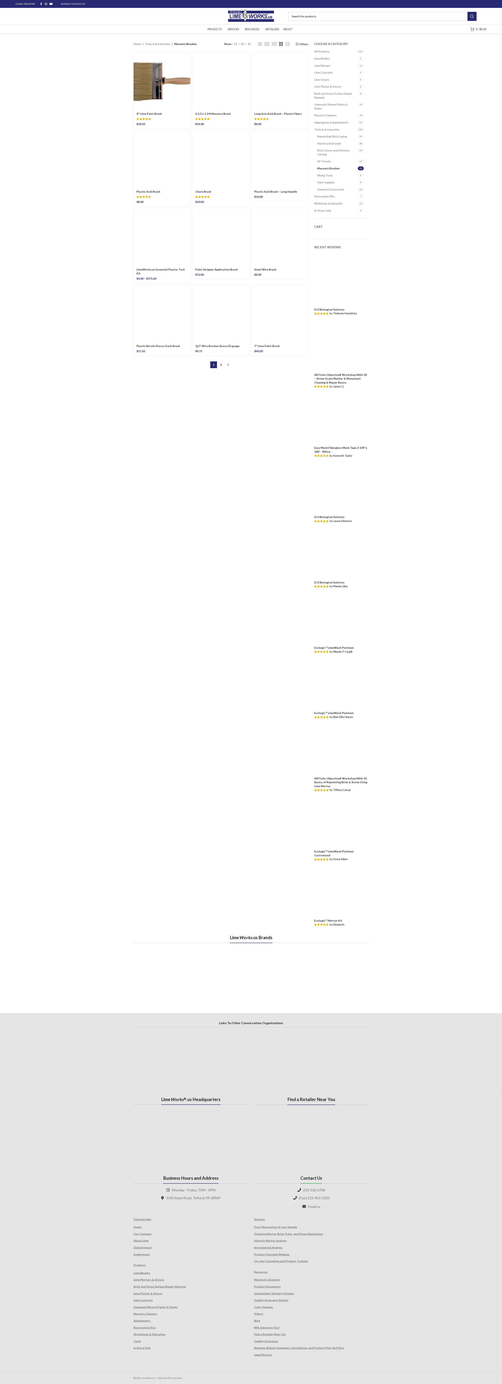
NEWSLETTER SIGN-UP (73, 3)
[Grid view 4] (287, 44)
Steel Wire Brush (265, 269)
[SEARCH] (472, 16)
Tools (137, 1341)
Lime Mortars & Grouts (149, 1279)
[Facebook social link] (41, 4)
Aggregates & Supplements (331, 122)
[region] (251, 973)
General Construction (330, 189)
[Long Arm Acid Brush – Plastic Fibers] (279, 80)
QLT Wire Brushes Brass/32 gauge (217, 346)
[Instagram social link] (46, 4)
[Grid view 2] (260, 44)
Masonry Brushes (328, 168)
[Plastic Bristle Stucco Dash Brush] (162, 313)
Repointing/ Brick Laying (332, 136)
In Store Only (142, 1347)
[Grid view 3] (281, 44)
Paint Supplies (326, 182)
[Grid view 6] (274, 44)
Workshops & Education (149, 1334)
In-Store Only (322, 210)
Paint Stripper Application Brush (216, 269)
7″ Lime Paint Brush (267, 346)
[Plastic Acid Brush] (162, 158)
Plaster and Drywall (329, 143)
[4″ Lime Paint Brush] (162, 80)
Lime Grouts (321, 79)
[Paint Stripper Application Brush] (220, 236)
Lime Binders (322, 58)
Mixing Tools (325, 175)
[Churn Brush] (220, 158)
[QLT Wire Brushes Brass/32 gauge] (220, 313)
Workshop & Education (328, 203)
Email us (314, 1206)
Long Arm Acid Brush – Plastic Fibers (278, 113)
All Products (321, 51)
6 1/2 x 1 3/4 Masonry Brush (213, 113)
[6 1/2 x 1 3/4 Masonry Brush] (220, 80)
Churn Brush (203, 191)
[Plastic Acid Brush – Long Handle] (279, 158)
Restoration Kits (324, 196)
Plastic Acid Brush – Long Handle (275, 191)
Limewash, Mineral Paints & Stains (331, 106)
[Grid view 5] (267, 44)
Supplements (142, 1320)
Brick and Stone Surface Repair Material (333, 95)
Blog (257, 1320)
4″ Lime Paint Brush (149, 113)
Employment (142, 1254)
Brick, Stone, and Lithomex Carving (333, 152)
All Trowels (324, 161)
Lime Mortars (322, 65)
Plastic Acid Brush (148, 191)
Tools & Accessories (157, 44)
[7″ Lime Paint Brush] (279, 313)
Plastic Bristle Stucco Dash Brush (158, 346)
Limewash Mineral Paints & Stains (156, 1307)
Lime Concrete (323, 72)
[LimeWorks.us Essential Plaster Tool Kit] (162, 236)
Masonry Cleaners (325, 115)
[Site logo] (251, 16)
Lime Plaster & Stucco (327, 86)
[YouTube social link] (51, 4)
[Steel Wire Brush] (279, 236)
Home (137, 44)
